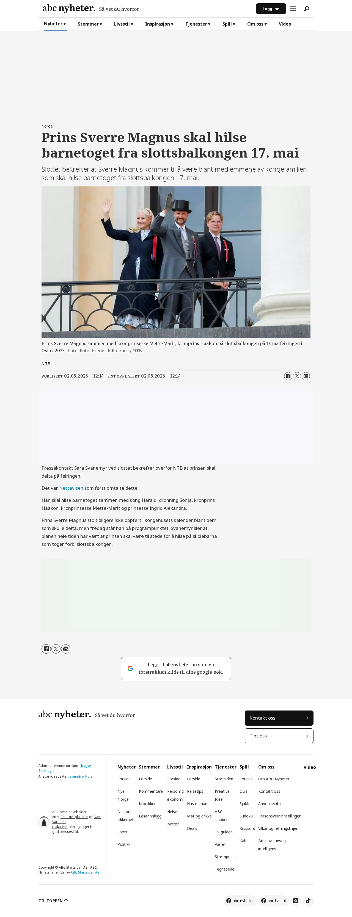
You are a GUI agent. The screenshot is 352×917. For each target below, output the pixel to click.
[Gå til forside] (147, 8)
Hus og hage (198, 803)
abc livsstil (277, 900)
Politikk (123, 844)
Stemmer (88, 24)
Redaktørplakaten (74, 816)
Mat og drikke (199, 816)
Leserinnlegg (150, 816)
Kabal (244, 840)
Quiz (244, 791)
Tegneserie (224, 869)
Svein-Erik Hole (81, 776)
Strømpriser (225, 856)
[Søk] (307, 9)
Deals (192, 828)
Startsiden (224, 778)
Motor (173, 824)
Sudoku (246, 816)
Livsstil (122, 24)
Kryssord (247, 828)
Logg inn (271, 8)
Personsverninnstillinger (279, 816)
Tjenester (196, 24)
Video (285, 24)
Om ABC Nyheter (273, 778)
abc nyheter (243, 900)
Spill (227, 24)
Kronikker (147, 803)
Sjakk (244, 803)
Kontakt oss (262, 718)
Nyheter (53, 24)
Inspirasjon (157, 24)
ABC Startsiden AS (85, 872)
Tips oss (258, 736)
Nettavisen (71, 488)
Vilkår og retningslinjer (278, 828)
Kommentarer (151, 791)
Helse (172, 811)
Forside (124, 778)
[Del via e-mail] (306, 376)
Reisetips (195, 791)
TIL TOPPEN (50, 900)
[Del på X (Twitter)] (297, 376)
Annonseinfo (269, 803)
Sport (122, 832)
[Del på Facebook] (288, 376)
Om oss (255, 24)
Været (220, 844)
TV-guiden (224, 832)
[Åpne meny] (293, 8)
